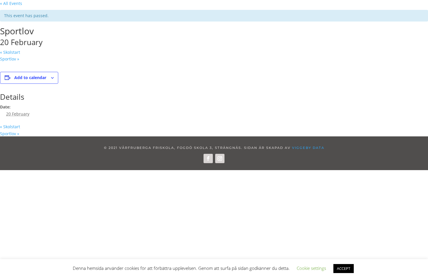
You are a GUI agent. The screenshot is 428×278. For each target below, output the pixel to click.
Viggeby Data (308, 148)
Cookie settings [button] (311, 268)
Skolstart (10, 52)
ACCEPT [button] (343, 268)
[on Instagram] (219, 158)
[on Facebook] (208, 158)
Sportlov (9, 59)
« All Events (11, 3)
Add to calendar (30, 77)
